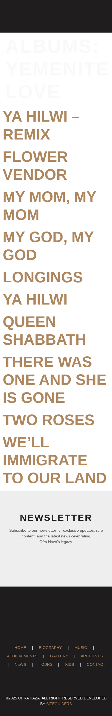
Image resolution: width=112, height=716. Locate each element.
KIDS (72, 664)
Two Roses (49, 419)
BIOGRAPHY (53, 647)
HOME (23, 647)
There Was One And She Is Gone (55, 379)
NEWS (23, 664)
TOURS (48, 664)
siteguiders (59, 704)
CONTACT (96, 664)
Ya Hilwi (35, 299)
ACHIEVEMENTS (25, 656)
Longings (43, 277)
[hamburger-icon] (100, 15)
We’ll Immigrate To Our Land (55, 460)
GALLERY (62, 656)
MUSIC (83, 647)
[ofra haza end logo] (14, 15)
